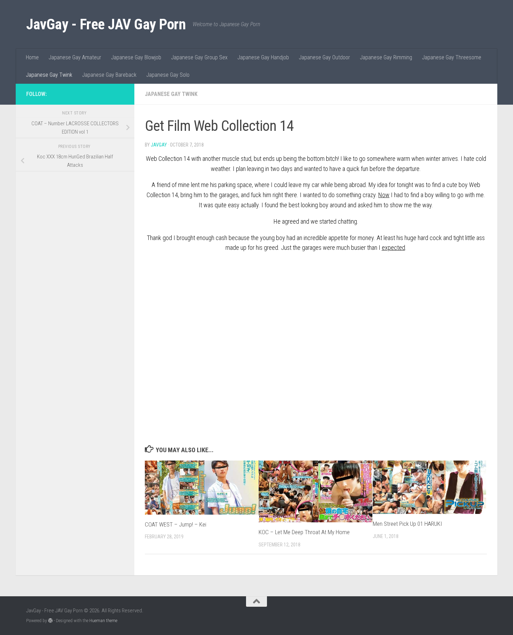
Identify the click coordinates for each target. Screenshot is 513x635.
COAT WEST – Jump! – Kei (175, 524)
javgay (159, 145)
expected (393, 247)
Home (32, 57)
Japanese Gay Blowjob (136, 57)
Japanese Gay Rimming (386, 57)
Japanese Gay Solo (167, 75)
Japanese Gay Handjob (263, 57)
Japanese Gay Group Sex (199, 57)
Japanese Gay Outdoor (324, 57)
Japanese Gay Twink (49, 75)
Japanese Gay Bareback (109, 75)
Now (383, 195)
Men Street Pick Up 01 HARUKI (407, 523)
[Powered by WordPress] (50, 620)
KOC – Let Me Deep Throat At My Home (304, 532)
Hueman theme (103, 620)
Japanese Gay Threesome (451, 57)
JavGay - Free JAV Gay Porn (106, 24)
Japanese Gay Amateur (75, 57)
